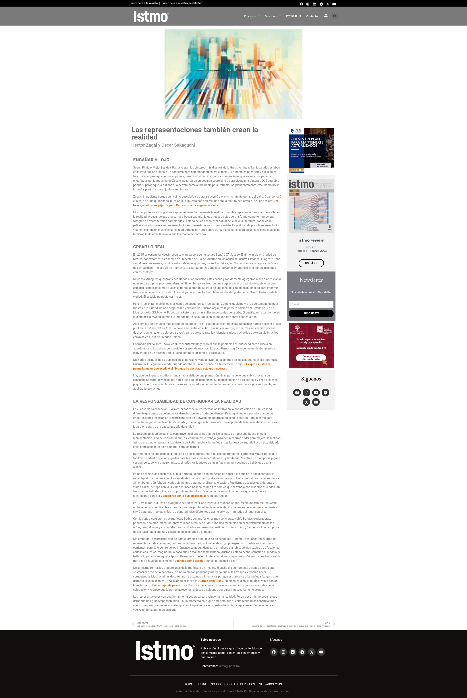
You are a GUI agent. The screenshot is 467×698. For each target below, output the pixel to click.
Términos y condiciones (218, 691)
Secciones (271, 16)
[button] (335, 16)
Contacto (312, 16)
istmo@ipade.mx (229, 666)
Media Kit (241, 691)
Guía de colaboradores (263, 691)
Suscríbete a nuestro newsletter (181, 3)
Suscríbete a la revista (144, 3)
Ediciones (250, 16)
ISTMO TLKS (293, 16)
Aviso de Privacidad (188, 691)
